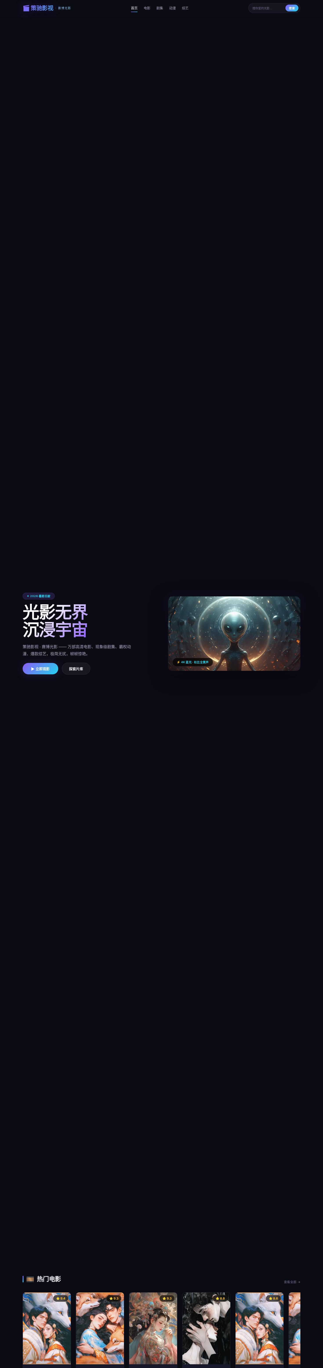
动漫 (172, 8)
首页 (134, 8)
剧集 (159, 8)
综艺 (185, 8)
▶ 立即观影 (40, 669)
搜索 (292, 8)
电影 (147, 8)
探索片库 (76, 669)
